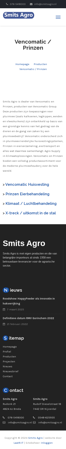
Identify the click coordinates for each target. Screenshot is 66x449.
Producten (40, 64)
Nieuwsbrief (10, 371)
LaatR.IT (18, 442)
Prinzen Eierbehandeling (28, 194)
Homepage (22, 64)
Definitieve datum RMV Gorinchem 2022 (28, 318)
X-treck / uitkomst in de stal (31, 213)
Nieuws (7, 366)
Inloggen (47, 442)
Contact (8, 376)
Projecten (9, 361)
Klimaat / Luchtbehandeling (31, 203)
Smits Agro (35, 437)
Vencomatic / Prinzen (33, 69)
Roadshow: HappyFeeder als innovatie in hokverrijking (29, 301)
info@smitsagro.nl (20, 422)
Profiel (7, 351)
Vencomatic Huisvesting (27, 184)
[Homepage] (18, 15)
